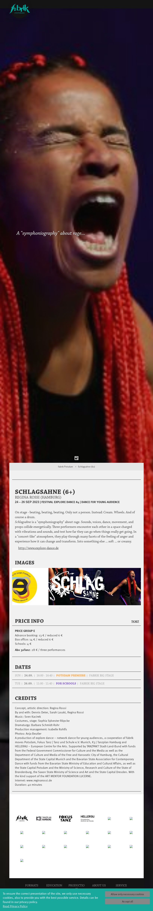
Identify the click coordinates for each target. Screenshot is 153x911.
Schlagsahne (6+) (86, 466)
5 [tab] (82, 608)
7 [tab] (93, 608)
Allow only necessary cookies (127, 894)
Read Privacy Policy (15, 906)
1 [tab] (60, 608)
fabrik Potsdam (65, 466)
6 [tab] (88, 608)
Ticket (135, 621)
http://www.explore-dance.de (38, 548)
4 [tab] (76, 608)
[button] (133, 563)
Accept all (127, 901)
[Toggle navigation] (141, 4)
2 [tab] (65, 608)
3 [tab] (71, 608)
